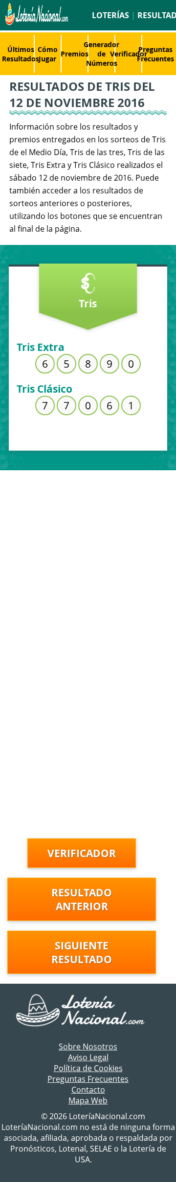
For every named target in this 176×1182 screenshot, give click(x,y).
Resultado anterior (81, 899)
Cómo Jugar (48, 54)
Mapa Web (88, 1100)
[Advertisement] (88, 563)
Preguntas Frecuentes (155, 54)
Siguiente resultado (81, 952)
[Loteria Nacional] (35, 22)
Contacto (88, 1089)
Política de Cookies (88, 1068)
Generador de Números (101, 54)
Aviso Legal (88, 1057)
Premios (74, 53)
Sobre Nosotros (88, 1046)
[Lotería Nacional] (88, 1011)
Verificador (128, 53)
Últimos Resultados (20, 54)
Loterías (110, 15)
